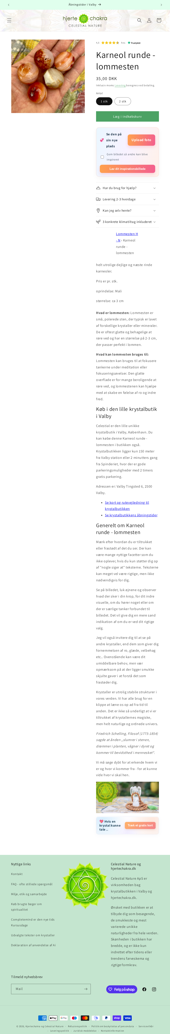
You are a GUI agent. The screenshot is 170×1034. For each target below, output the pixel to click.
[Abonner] (86, 989)
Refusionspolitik (77, 1026)
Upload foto (141, 140)
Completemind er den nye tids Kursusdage (33, 922)
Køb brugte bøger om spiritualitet (26, 906)
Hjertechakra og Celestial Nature (44, 1026)
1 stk (104, 101)
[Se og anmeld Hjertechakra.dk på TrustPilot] (134, 42)
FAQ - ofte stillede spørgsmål (31, 884)
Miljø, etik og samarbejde (29, 894)
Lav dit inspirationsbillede (127, 168)
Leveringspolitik (59, 1030)
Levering (120, 85)
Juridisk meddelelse (84, 1030)
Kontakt (17, 874)
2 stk (122, 101)
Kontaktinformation (112, 1030)
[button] (9, 20)
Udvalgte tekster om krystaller (33, 935)
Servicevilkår (146, 1026)
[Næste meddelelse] (161, 5)
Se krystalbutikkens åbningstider (131, 515)
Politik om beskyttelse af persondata (112, 1026)
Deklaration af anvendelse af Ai (33, 945)
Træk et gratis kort (140, 825)
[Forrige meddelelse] (9, 5)
